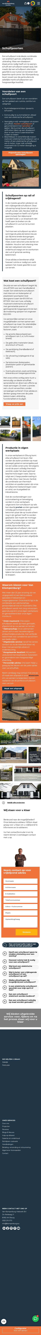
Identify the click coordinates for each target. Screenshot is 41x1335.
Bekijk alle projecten (16, 803)
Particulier (6, 1065)
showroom (34, 675)
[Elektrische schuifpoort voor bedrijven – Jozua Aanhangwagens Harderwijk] (27, 773)
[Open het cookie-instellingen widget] (3, 1321)
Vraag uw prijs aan (14, 404)
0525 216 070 (7, 1221)
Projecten (6, 1126)
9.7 (33, 3)
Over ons (5, 1123)
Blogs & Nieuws (8, 1132)
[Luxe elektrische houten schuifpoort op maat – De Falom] (13, 755)
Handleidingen (7, 1144)
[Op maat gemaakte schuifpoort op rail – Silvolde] (20, 791)
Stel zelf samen (20, 1331)
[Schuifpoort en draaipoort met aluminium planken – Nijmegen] (6, 773)
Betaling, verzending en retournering (16, 1147)
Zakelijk (5, 1062)
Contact (5, 1153)
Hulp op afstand (8, 1135)
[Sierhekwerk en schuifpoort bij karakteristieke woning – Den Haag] (20, 737)
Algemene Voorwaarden (11, 1150)
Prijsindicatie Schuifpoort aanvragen (21, 153)
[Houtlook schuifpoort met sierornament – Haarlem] (35, 755)
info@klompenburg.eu (10, 1224)
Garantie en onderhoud (11, 1138)
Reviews (5, 1129)
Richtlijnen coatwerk (10, 1141)
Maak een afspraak (13, 689)
